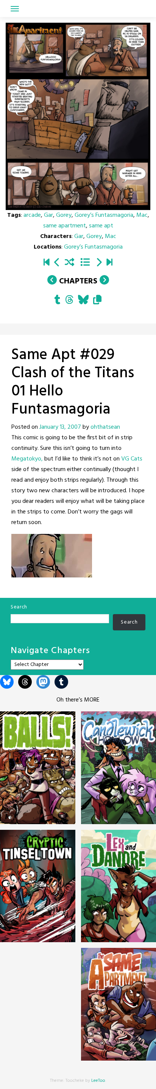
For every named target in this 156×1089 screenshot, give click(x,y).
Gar (48, 215)
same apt (101, 226)
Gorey (64, 215)
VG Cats (131, 459)
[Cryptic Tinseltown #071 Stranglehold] (109, 263)
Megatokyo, (27, 459)
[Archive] (85, 263)
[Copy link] (97, 301)
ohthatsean (105, 427)
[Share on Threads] (69, 301)
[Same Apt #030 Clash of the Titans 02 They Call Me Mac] (99, 263)
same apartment (64, 226)
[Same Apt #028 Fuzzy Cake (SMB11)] (57, 263)
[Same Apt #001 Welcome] (47, 263)
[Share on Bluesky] (83, 301)
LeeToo (98, 1080)
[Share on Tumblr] (58, 301)
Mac (142, 215)
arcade (32, 215)
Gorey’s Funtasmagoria (104, 215)
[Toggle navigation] (14, 8)
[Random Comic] (69, 263)
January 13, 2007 (60, 427)
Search (19, 607)
